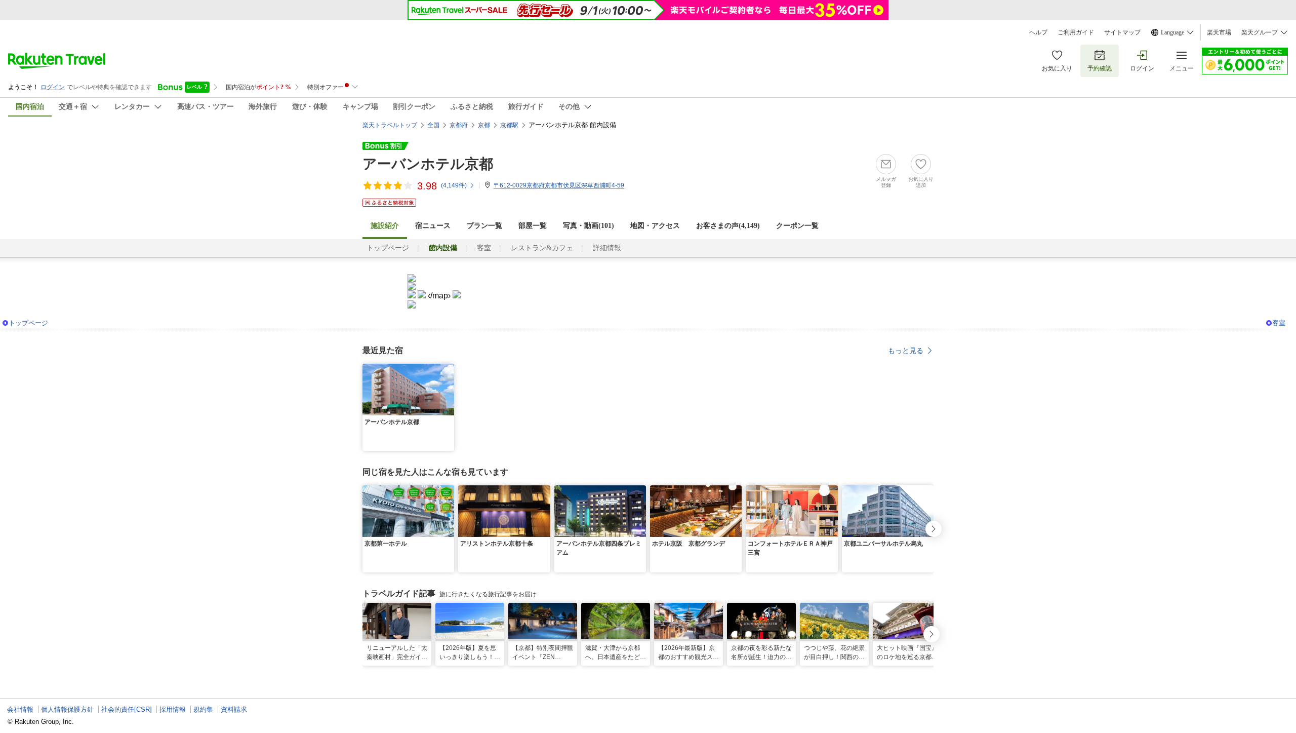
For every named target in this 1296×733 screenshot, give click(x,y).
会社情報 (20, 709)
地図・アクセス (655, 225)
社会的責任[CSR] (126, 709)
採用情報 (172, 709)
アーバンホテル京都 (427, 164)
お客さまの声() (728, 225)
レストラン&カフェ (542, 248)
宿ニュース (433, 225)
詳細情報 (607, 248)
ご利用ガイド (1076, 32)
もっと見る (905, 350)
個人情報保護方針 (67, 709)
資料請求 (234, 709)
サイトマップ (1122, 32)
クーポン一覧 (797, 225)
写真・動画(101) (588, 225)
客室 (484, 248)
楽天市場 (1219, 32)
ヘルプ (1038, 32)
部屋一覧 (532, 225)
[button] (448, 370)
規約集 (203, 709)
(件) (454, 185)
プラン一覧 (484, 225)
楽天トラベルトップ (389, 125)
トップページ (388, 248)
